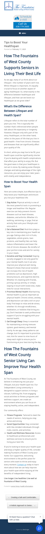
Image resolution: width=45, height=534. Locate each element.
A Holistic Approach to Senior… (23, 505)
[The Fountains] (22, 6)
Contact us (21, 464)
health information (26, 486)
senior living (15, 486)
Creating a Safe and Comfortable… (22, 497)
